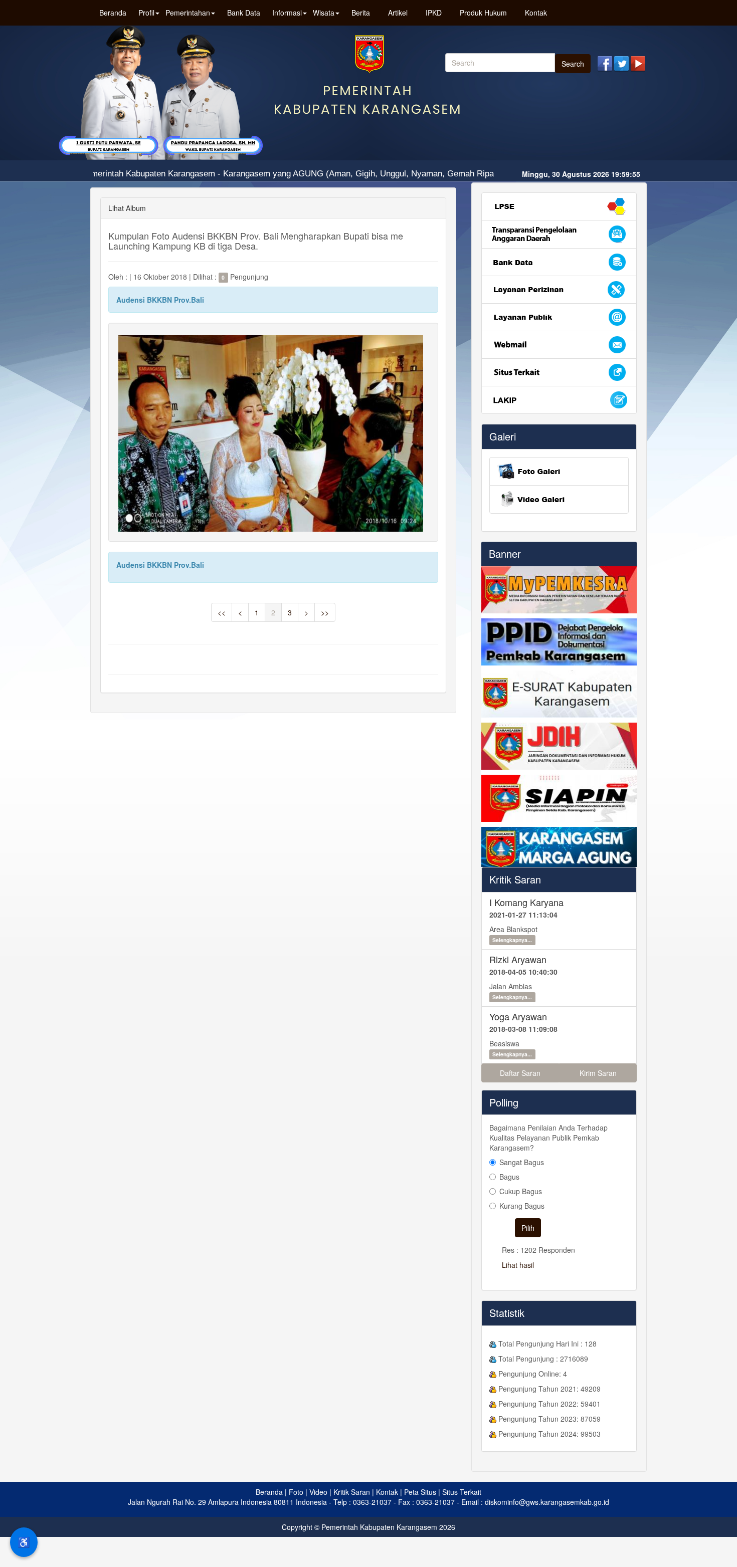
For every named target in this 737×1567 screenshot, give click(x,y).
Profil (146, 13)
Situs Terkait (461, 1492)
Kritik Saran (515, 879)
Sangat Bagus (521, 1162)
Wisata (323, 13)
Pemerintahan (187, 13)
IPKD (434, 13)
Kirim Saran (598, 1073)
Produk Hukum (483, 13)
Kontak (536, 13)
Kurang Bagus (521, 1206)
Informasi (287, 13)
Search (573, 64)
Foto (296, 1492)
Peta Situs (420, 1492)
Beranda (112, 13)
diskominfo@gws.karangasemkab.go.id (547, 1502)
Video (318, 1492)
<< (222, 612)
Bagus (509, 1177)
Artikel (398, 13)
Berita (360, 13)
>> (325, 612)
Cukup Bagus (520, 1191)
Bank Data (243, 13)
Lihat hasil (518, 1265)
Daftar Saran (520, 1073)
